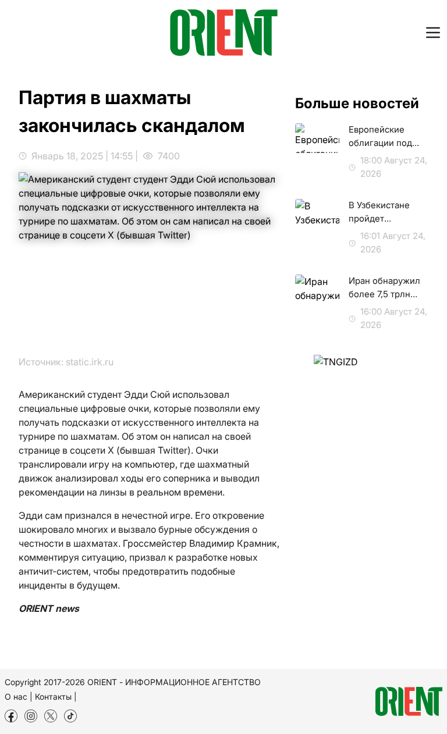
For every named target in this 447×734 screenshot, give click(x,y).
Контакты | (56, 696)
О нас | (19, 696)
